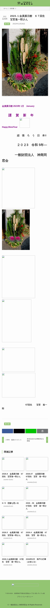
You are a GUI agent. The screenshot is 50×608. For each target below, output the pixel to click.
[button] (7, 431)
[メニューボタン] (3, 3)
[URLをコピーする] (42, 431)
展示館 (7, 24)
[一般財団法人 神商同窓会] (25, 3)
